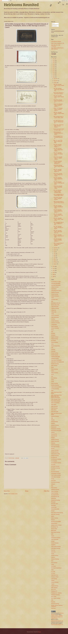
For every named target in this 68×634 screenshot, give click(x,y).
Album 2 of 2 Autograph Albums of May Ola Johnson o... (58, 105)
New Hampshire (54, 460)
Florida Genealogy (54, 342)
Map (52, 418)
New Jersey (53, 464)
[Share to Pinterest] (27, 458)
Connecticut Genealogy (55, 322)
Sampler (52, 535)
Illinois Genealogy (54, 369)
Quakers (52, 516)
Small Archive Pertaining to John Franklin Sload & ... (59, 93)
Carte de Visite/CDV (55, 315)
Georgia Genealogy (54, 353)
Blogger (39, 631)
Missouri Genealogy (55, 450)
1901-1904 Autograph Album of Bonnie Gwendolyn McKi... (57, 191)
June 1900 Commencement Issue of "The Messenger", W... (59, 121)
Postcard (52, 510)
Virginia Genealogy (54, 585)
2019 (54, 66)
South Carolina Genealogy (56, 546)
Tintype (52, 564)
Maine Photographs (54, 411)
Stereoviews (53, 551)
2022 (54, 60)
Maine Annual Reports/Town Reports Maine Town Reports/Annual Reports (56, 396)
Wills (52, 600)
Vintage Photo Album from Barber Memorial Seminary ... (58, 126)
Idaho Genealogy (54, 365)
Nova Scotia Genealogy (55, 482)
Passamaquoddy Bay (55, 494)
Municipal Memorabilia (55, 453)
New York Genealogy (55, 471)
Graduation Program (55, 358)
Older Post (46, 491)
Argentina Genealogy (55, 292)
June (55, 253)
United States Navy (54, 575)
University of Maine (54, 576)
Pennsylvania (53, 498)
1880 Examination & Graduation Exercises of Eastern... (58, 133)
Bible (52, 301)
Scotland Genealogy (54, 542)
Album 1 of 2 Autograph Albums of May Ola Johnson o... (58, 109)
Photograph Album (54, 503)
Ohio (52, 485)
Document (53, 333)
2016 (54, 72)
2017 (54, 70)
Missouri (52, 448)
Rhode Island (53, 530)
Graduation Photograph (55, 356)
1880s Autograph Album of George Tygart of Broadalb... (58, 244)
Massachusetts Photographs (56, 430)
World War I (53, 608)
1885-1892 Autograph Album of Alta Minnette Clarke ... (58, 206)
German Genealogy (54, 354)
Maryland (53, 423)
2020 (54, 64)
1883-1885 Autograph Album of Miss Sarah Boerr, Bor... (58, 231)
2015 (54, 74)
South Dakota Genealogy (55, 548)
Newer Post (7, 491)
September (56, 247)
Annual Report (54, 288)
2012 (54, 268)
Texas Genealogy (54, 562)
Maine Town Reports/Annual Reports (56, 414)
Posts (54, 23)
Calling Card (53, 310)
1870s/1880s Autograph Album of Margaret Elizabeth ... (58, 198)
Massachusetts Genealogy (56, 428)
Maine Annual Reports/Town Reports (56, 393)
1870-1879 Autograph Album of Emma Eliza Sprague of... (58, 211)
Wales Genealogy (54, 587)
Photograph (53, 501)
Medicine (53, 432)
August (55, 249)
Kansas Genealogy (54, 383)
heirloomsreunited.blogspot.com (57, 620)
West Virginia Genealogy (55, 598)
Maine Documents (54, 406)
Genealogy (53, 349)
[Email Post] (22, 458)
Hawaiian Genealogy (55, 363)
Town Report (53, 566)
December (56, 78)
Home (26, 491)
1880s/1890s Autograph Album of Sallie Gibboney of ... (59, 166)
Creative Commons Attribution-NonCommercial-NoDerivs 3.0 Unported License (57, 617)
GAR (52, 347)
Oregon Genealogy (54, 493)
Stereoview (53, 550)
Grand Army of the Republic (56, 360)
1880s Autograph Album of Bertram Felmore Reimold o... (59, 202)
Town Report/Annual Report (56, 567)
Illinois (52, 367)
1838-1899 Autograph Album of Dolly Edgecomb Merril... (59, 183)
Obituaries (53, 484)
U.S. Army (53, 571)
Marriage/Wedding (54, 421)
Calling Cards (53, 312)
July (54, 251)
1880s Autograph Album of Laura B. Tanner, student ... (58, 117)
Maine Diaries (53, 404)
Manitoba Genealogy (55, 416)
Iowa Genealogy (54, 378)
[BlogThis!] (24, 458)
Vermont (52, 580)
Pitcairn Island (53, 507)
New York (53, 469)
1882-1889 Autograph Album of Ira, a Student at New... (59, 89)
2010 (54, 272)
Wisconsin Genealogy (55, 603)
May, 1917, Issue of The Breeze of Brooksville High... (58, 141)
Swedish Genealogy (54, 555)
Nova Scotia (53, 480)
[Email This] (23, 458)
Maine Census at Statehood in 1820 (57, 43)
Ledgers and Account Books (56, 386)
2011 (54, 270)
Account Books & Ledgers (56, 281)
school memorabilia (54, 539)
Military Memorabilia (55, 441)
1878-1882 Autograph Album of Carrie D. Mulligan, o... (57, 145)
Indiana (52, 370)
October (55, 82)
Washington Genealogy (55, 594)
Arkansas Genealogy (55, 295)
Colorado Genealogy (55, 320)
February (55, 261)
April (55, 257)
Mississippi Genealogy (55, 446)
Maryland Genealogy (55, 425)
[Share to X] (25, 458)
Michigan (53, 437)
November (56, 80)
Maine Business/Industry (55, 400)
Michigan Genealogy (55, 439)
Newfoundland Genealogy (56, 473)
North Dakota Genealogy (55, 476)
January (55, 263)
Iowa (52, 376)
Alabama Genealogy (55, 287)
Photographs (53, 505)
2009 (54, 274)
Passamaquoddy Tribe (55, 496)
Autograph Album (54, 299)
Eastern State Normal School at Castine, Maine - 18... (59, 129)
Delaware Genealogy (55, 328)
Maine (52, 390)
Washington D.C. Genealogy (56, 592)
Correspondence (54, 324)
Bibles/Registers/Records (55, 303)
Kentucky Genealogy (55, 385)
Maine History (53, 409)
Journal (52, 381)
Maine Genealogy (54, 408)
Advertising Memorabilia (55, 283)
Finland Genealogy (54, 338)
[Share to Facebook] (26, 458)
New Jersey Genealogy (55, 466)
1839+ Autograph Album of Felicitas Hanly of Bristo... (59, 195)
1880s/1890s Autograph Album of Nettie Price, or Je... (59, 101)
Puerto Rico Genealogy (55, 514)
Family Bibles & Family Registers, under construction (57, 48)
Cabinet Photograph (54, 306)
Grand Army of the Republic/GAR (57, 361)
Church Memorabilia (55, 317)
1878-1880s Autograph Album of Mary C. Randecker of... (58, 162)
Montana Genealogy (55, 452)
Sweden (52, 553)
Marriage (53, 419)
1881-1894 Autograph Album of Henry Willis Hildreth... (58, 149)
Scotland (52, 541)
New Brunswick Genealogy (56, 459)
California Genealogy (55, 308)
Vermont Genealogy (54, 582)
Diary (52, 331)
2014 (54, 77)
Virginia (52, 584)
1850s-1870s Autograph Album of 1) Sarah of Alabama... (58, 158)
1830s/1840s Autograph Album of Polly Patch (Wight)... (58, 187)
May (55, 255)
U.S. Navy (53, 573)
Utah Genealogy (54, 578)
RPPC (52, 534)
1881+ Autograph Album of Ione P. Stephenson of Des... (59, 223)
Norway (52, 478)
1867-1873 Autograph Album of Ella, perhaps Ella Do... (58, 154)
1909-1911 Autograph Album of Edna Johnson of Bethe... (59, 236)
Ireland (52, 379)
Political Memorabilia (55, 509)
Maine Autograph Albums (56, 399)
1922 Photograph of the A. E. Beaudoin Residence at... (58, 137)
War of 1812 (53, 589)
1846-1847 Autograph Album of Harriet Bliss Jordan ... (58, 178)
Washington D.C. (54, 591)
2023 (54, 58)
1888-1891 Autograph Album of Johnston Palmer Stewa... (59, 113)
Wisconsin (53, 601)
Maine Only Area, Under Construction (55, 45)
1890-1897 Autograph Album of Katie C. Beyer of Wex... (58, 219)
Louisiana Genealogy (55, 388)
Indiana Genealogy (54, 372)
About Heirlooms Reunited (56, 41)
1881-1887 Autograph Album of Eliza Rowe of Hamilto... (58, 227)
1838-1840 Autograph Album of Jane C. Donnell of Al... (59, 96)
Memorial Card (54, 434)
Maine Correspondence (55, 402)
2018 (54, 68)
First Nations (53, 340)
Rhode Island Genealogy (55, 532)
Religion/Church (54, 523)
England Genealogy (54, 336)
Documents (53, 335)
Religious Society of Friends (56, 525)
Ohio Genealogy (54, 487)
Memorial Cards (54, 435)
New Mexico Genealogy (55, 468)
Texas (52, 560)
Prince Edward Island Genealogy (57, 512)
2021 (54, 62)
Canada (52, 313)
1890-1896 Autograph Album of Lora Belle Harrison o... (58, 240)
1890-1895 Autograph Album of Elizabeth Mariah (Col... (57, 170)
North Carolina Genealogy (56, 475)
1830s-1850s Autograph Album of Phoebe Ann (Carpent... (58, 174)
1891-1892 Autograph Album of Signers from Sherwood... (58, 215)
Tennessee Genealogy (55, 559)
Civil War (53, 319)
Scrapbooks (53, 544)
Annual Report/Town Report (56, 290)
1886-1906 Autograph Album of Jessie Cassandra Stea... (59, 85)
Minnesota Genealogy (55, 444)
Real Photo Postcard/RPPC (56, 521)
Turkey (52, 569)
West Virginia (53, 596)
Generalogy (53, 351)
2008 (54, 276)
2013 (54, 266)
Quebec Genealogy (54, 518)
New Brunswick (54, 457)
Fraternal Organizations (55, 345)
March (55, 259)
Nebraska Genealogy (55, 455)
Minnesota (53, 443)
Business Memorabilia (55, 304)
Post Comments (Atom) (13, 493)
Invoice (52, 374)
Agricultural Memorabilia (55, 285)
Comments (55, 25)
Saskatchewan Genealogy (55, 537)
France (52, 344)
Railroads (53, 519)
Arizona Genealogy (54, 294)
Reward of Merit (54, 528)
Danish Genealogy (54, 326)
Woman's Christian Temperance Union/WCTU (57, 606)
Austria (52, 297)
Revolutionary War (54, 526)
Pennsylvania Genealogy (55, 500)
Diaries (52, 329)
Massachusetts (53, 427)
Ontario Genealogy (54, 491)
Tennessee (53, 557)
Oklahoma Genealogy (55, 489)
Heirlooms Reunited (21, 5)
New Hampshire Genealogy (56, 462)
